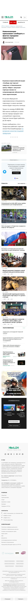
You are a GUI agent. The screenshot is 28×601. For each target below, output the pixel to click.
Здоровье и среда (5, 501)
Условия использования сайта (8, 531)
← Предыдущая (7, 598)
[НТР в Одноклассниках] (14, 454)
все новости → (22, 183)
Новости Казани (20, 561)
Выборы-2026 (22, 22)
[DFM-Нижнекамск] (17, 553)
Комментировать (13, 160)
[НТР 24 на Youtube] (8, 454)
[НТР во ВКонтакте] (11, 454)
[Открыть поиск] (21, 17)
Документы (4, 538)
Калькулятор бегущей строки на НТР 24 (11, 544)
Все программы (14, 425)
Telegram (17, 172)
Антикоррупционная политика (9, 540)
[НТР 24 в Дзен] (22, 454)
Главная (5, 22)
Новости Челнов (19, 563)
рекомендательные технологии (10, 585)
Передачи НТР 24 (5, 506)
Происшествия (5, 497)
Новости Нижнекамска (9, 561)
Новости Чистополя (9, 566)
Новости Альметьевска (9, 563)
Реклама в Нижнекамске (7, 542)
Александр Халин (9, 42)
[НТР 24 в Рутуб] (19, 454)
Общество (12, 26)
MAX (17, 178)
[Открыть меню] (2, 17)
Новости (7, 26)
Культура (3, 504)
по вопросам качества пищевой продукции (13, 131)
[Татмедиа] (8, 553)
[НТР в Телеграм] (17, 454)
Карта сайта (4, 533)
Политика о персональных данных (10, 529)
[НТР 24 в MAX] (5, 454)
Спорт (2, 499)
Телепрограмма (14, 421)
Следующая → (21, 598)
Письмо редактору (8, 519)
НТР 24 (3, 26)
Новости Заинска (19, 566)
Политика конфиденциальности (9, 527)
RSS (2, 535)
